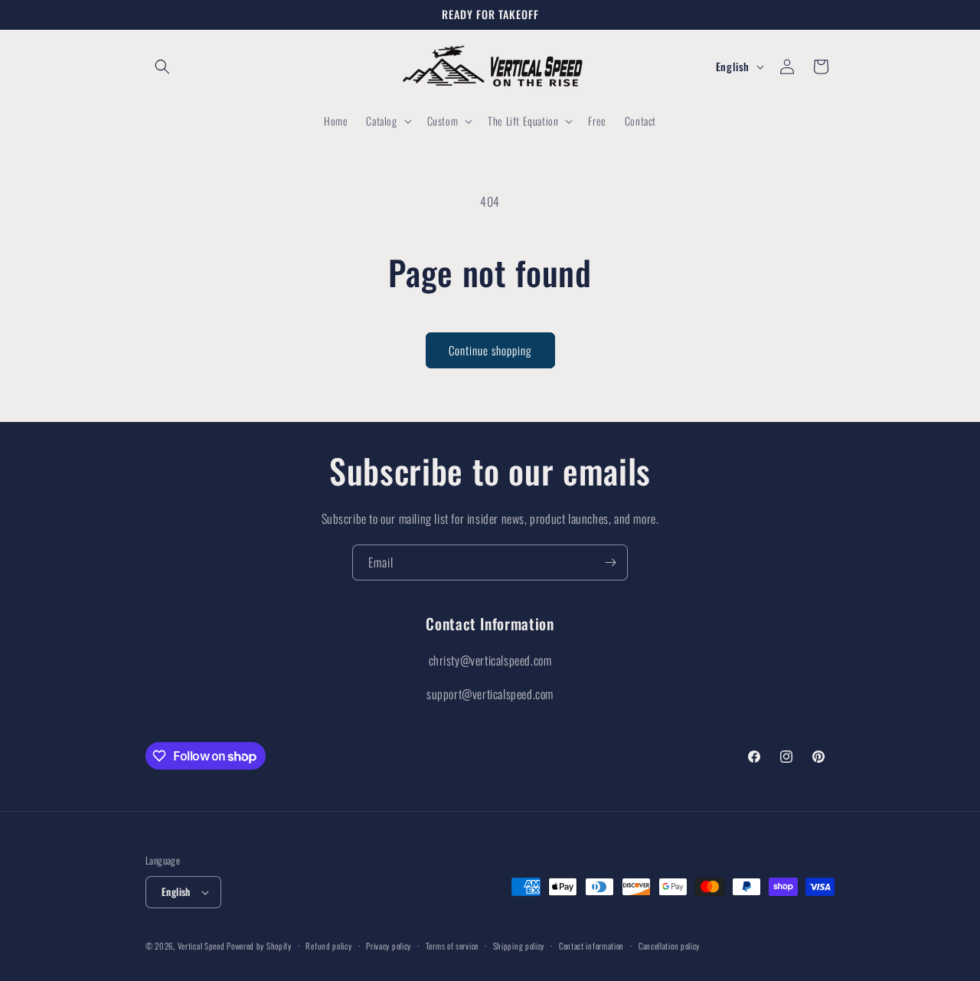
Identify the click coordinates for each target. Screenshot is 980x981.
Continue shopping (490, 350)
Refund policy (328, 946)
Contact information (591, 946)
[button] (162, 66)
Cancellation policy (669, 946)
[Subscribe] (610, 562)
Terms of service (452, 946)
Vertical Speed (201, 946)
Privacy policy (388, 946)
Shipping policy (519, 946)
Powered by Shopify (259, 946)
